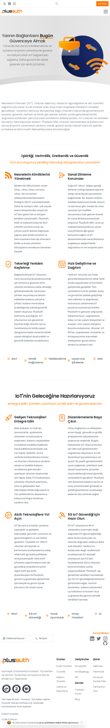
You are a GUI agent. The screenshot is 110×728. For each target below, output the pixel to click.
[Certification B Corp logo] (6, 688)
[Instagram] (14, 3)
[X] (4, 3)
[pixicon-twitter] (98, 638)
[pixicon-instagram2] (105, 638)
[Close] (81, 722)
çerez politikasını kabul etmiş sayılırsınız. (58, 722)
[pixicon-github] (105, 643)
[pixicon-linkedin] (92, 638)
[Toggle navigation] (106, 11)
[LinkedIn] (9, 3)
